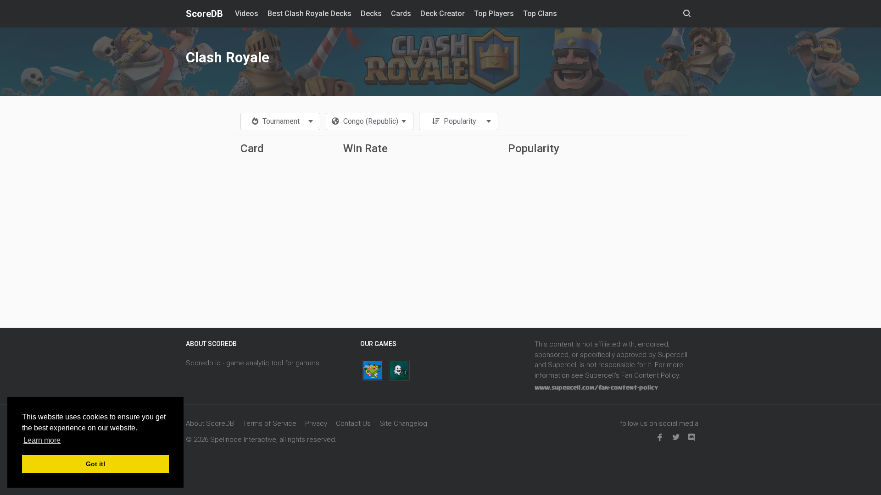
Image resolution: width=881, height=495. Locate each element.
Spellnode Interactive (243, 439)
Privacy (316, 423)
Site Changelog (403, 423)
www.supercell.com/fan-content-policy (596, 387)
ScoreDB (204, 13)
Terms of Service (269, 423)
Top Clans (540, 13)
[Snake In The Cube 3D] (372, 370)
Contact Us (353, 423)
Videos (246, 13)
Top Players (494, 13)
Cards (401, 13)
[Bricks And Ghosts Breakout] (399, 370)
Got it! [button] (96, 464)
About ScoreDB (210, 423)
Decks (371, 13)
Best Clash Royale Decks (309, 13)
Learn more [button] (42, 440)
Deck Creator (442, 13)
